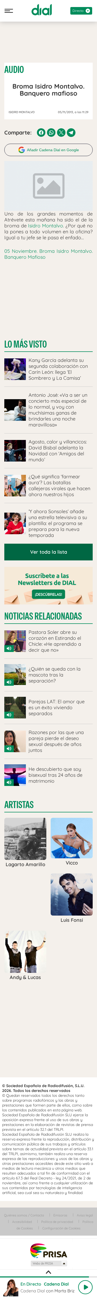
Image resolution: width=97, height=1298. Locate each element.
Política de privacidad (57, 1222)
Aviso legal (85, 1215)
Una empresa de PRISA (48, 1250)
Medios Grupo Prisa (48, 1263)
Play (85, 1287)
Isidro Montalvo (45, 226)
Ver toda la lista (48, 552)
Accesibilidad (22, 1222)
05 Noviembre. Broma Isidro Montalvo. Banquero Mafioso (48, 254)
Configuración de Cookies (61, 1228)
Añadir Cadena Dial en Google (53, 150)
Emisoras (60, 1215)
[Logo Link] (42, 9)
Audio (14, 70)
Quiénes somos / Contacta (24, 1215)
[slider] (48, 1276)
